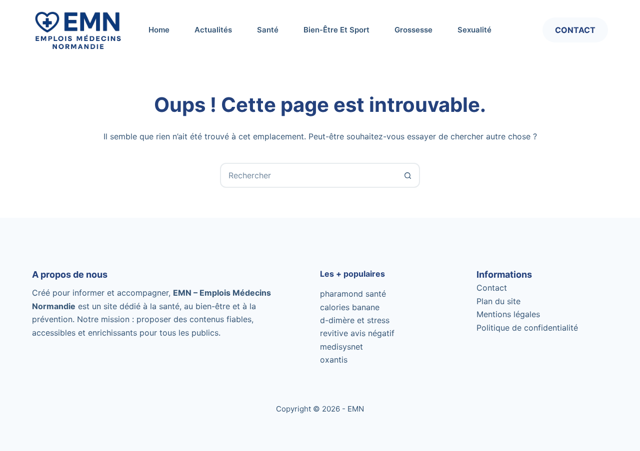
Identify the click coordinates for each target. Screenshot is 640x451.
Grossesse (413, 29)
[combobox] (308, 175)
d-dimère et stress (355, 320)
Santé (267, 29)
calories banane (350, 307)
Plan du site (498, 301)
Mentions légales (508, 314)
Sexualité (475, 29)
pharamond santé (353, 294)
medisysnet (341, 347)
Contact (575, 30)
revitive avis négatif (357, 333)
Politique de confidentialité (527, 328)
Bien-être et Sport (337, 29)
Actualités (213, 29)
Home (159, 29)
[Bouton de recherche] (407, 175)
